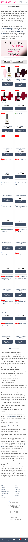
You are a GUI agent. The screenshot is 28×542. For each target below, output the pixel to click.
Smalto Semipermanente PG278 (21, 103)
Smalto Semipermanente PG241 (7, 173)
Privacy (2, 495)
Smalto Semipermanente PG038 (7, 290)
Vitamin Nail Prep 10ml (7, 126)
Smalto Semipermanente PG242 (21, 149)
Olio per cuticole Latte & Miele (21, 196)
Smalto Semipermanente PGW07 (7, 243)
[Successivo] (18, 348)
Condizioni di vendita (4, 493)
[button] (20, 2)
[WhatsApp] (14, 539)
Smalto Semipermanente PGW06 (21, 243)
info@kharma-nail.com (14, 508)
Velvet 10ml (20, 172)
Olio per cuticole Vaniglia (7, 195)
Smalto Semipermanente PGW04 (21, 266)
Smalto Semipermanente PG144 (21, 337)
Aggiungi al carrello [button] (7, 84)
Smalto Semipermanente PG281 (7, 103)
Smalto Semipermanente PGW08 (21, 220)
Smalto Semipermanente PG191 (7, 337)
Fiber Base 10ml (20, 126)
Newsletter (17, 495)
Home (9, 6)
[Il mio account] (2, 539)
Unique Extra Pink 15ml (7, 79)
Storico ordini (17, 491)
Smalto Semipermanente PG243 (7, 149)
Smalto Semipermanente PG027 (21, 290)
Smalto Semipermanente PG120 (21, 313)
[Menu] (25, 539)
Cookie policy (3, 497)
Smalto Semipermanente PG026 (7, 313)
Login (16, 485)
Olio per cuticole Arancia (7, 219)
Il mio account (17, 489)
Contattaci (17, 493)
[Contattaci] (8, 539)
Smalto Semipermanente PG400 (21, 80)
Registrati (16, 487)
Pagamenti (3, 489)
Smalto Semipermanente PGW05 (7, 266)
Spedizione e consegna (5, 491)
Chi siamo (3, 487)
